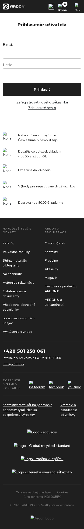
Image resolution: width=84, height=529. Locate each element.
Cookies (62, 492)
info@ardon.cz (13, 364)
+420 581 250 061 (24, 351)
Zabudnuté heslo (42, 107)
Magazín (51, 278)
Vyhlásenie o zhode (17, 331)
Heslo (7, 65)
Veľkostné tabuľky (16, 252)
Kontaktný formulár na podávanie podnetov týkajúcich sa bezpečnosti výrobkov (27, 410)
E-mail (8, 44)
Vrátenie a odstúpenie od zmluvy (68, 410)
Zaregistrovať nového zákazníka (42, 102)
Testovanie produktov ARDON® (61, 288)
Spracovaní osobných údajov (19, 320)
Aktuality (51, 269)
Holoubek (52, 497)
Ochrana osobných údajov (34, 492)
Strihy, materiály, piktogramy (15, 263)
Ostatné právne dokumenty (14, 293)
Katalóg (8, 243)
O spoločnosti (55, 243)
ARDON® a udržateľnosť (54, 302)
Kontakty (51, 252)
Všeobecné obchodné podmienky (19, 307)
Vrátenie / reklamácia (18, 282)
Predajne (51, 260)
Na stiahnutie (13, 274)
